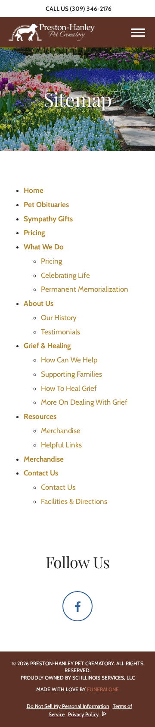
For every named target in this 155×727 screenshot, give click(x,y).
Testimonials (60, 331)
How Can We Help (69, 360)
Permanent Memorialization (84, 289)
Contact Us (58, 487)
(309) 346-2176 (91, 9)
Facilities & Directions (74, 501)
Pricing (51, 261)
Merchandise (61, 430)
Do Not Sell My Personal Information (68, 706)
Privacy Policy (83, 714)
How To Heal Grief (69, 388)
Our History (59, 317)
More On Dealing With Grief (84, 402)
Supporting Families (71, 374)
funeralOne (103, 689)
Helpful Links (61, 445)
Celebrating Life (65, 275)
